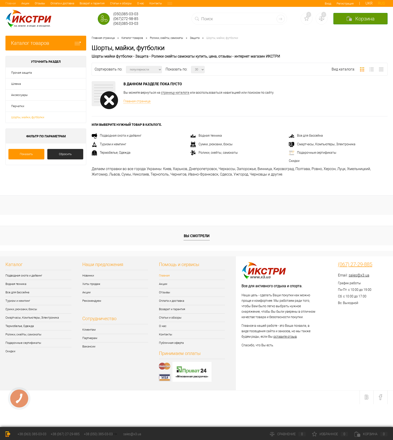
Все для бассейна (310, 135)
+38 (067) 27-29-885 (65, 434)
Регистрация (345, 3)
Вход (328, 3)
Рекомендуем (91, 300)
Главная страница (137, 101)
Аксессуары (19, 95)
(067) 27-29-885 (355, 264)
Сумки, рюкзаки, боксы (216, 144)
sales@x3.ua (359, 275)
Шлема (16, 83)
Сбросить (65, 154)
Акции (25, 3)
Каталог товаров (30, 43)
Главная (10, 3)
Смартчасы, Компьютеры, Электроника (326, 144)
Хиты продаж (91, 284)
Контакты (155, 3)
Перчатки (17, 106)
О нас (140, 3)
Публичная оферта (171, 342)
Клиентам (89, 329)
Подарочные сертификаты (316, 152)
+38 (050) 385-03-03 (98, 434)
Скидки (294, 161)
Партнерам (89, 338)
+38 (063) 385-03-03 (32, 434)
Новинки (88, 275)
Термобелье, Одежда (115, 152)
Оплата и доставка (62, 3)
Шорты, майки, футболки (27, 117)
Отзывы (40, 3)
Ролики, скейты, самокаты (218, 152)
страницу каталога (175, 92)
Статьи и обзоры (121, 3)
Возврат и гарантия (92, 3)
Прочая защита (21, 72)
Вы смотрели (196, 235)
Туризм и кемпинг (113, 144)
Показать (26, 154)
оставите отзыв (285, 336)
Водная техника (210, 135)
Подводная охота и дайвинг (120, 135)
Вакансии (88, 346)
